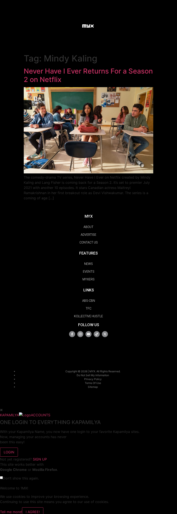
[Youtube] (88, 334)
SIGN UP (40, 459)
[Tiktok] (97, 334)
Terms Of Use (93, 383)
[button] (74, 26)
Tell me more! (11, 512)
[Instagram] (80, 334)
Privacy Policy (93, 379)
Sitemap (93, 386)
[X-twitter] (105, 334)
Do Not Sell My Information (93, 375)
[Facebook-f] (72, 334)
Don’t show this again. (21, 478)
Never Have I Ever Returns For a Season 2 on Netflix (88, 75)
